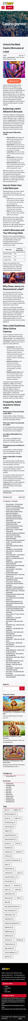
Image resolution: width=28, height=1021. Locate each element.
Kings (7, 885)
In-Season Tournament (12, 860)
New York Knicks (11, 910)
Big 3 (7, 810)
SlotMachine (9, 931)
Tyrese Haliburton (11, 952)
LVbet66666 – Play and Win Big (14, 549)
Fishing (6, 986)
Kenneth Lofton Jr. (11, 877)
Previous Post (7, 497)
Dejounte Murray (10, 835)
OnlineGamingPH (19, 491)
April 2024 (8, 792)
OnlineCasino (10, 915)
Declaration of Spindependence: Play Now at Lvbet (13, 761)
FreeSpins (9, 847)
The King (8, 940)
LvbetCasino (10, 894)
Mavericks (9, 898)
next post (22, 497)
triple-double (9, 948)
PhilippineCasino (7, 492)
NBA (7, 902)
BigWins (17, 810)
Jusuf (19, 873)
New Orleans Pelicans (12, 906)
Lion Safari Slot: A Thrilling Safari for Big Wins (14, 712)
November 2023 (10, 801)
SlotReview (9, 936)
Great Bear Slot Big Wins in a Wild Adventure (12, 737)
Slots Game (7, 991)
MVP (19, 898)
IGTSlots (8, 856)
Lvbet (13, 491)
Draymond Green (11, 839)
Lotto (5, 990)
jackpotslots (9, 868)
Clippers (8, 831)
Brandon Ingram (10, 814)
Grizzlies (8, 852)
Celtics (18, 818)
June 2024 (8, 789)
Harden (19, 852)
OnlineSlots (9, 919)
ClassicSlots (9, 826)
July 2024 (8, 787)
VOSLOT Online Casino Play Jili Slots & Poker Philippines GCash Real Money (14, 603)
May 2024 (8, 791)
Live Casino (7, 988)
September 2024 (10, 785)
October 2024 (9, 783)
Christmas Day (10, 822)
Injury (7, 864)
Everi (17, 843)
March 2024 (9, 794)
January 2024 (9, 798)
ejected (8, 843)
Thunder (19, 940)
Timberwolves (10, 944)
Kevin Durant (9, 881)
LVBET (20, 1018)
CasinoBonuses (7, 491)
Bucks (7, 818)
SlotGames (9, 927)
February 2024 (10, 796)
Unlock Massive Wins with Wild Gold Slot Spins (13, 1009)
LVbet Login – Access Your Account (15, 540)
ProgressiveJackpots (12, 923)
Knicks (17, 885)
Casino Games (11, 57)
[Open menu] (3, 7)
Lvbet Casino (7, 484)
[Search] (22, 688)
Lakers (8, 889)
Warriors (8, 957)
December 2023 (10, 799)
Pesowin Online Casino (12, 572)
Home (4, 57)
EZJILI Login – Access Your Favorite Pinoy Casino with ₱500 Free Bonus (14, 583)
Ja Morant (8, 873)
